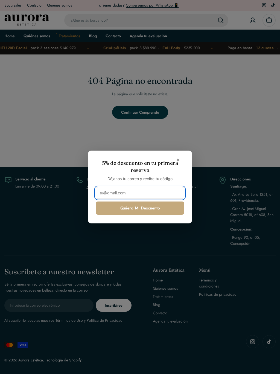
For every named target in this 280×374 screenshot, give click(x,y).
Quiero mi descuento (140, 208)
